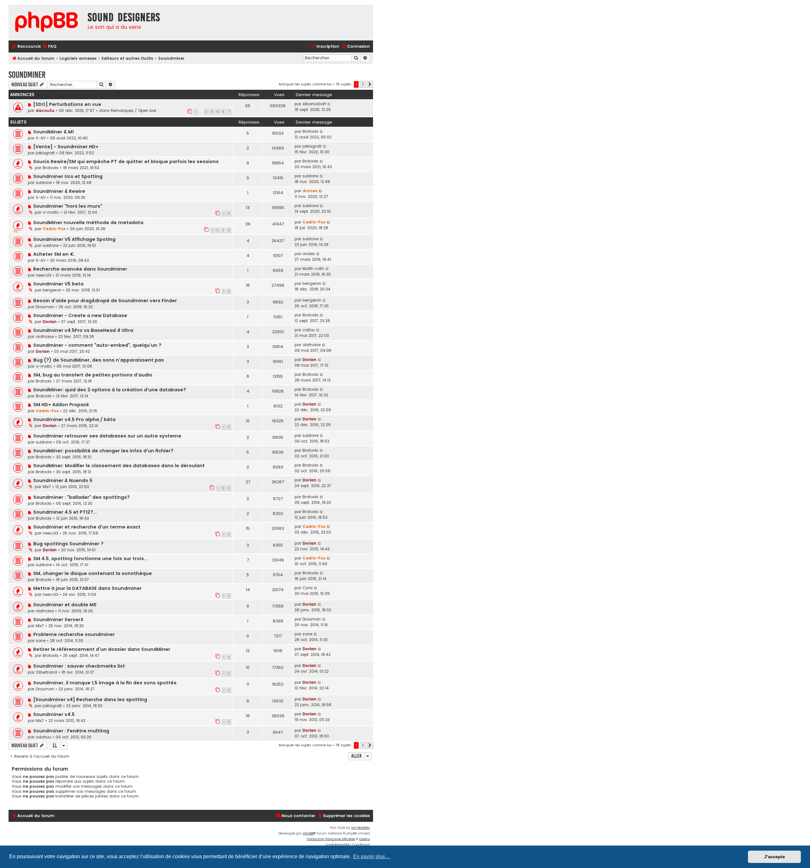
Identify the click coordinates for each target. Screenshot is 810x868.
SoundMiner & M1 (53, 132)
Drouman (45, 306)
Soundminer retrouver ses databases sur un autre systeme (107, 436)
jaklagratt (45, 153)
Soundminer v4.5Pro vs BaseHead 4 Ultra (83, 330)
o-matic (51, 212)
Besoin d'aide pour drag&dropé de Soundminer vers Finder (105, 300)
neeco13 (43, 275)
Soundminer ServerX (58, 619)
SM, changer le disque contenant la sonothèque (92, 573)
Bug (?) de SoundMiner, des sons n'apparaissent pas (98, 360)
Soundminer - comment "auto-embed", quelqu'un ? (97, 345)
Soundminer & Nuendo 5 (62, 480)
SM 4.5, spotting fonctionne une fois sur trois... (90, 558)
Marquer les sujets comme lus (305, 84)
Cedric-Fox (54, 228)
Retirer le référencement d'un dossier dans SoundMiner (101, 649)
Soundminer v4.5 (54, 714)
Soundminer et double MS (65, 605)
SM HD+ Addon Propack (61, 404)
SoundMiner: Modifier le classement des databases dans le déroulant (119, 465)
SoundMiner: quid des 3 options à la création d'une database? (109, 390)
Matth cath (313, 268)
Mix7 (47, 486)
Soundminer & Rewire (59, 191)
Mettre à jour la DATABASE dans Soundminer (87, 588)
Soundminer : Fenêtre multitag (71, 731)
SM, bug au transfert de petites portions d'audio (92, 375)
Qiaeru (364, 839)
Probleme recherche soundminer (74, 634)
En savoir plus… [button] (371, 856)
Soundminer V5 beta (58, 284)
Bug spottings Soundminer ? (68, 544)
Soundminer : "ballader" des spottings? (81, 497)
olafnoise (45, 336)
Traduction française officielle (331, 839)
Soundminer (27, 75)
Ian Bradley (360, 827)
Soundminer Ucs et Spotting (68, 176)
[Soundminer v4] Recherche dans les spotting (90, 699)
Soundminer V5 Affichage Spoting (74, 239)
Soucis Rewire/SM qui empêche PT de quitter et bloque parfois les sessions (126, 161)
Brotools (310, 131)
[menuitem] (49, 46)
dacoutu (45, 110)
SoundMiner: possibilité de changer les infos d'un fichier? (103, 451)
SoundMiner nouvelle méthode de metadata (88, 222)
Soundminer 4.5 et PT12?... (65, 512)
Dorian (50, 321)
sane (41, 640)
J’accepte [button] (774, 856)
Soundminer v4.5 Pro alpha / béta (74, 419)
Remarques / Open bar (133, 110)
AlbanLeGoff (314, 104)
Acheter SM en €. (54, 254)
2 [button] (363, 84)
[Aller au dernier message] (329, 104)
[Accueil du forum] (46, 22)
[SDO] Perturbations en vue (67, 104)
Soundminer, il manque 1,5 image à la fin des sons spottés (105, 683)
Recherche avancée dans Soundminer (80, 269)
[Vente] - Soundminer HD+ (65, 147)
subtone (44, 182)
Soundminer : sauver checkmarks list (79, 666)
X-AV (41, 138)
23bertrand (46, 672)
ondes (308, 253)
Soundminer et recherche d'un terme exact (86, 527)
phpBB (308, 833)
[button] (370, 84)
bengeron (52, 290)
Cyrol (307, 587)
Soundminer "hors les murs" (67, 206)
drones (309, 190)
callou (308, 330)
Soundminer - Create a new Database (80, 315)
